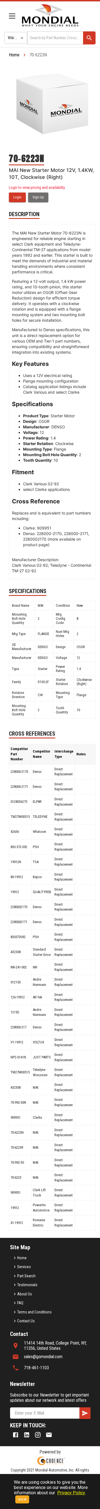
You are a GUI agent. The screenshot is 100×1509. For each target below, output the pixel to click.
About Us (24, 1294)
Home (14, 55)
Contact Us (26, 1321)
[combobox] (55, 38)
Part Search (26, 1276)
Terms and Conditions (34, 1312)
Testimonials (27, 1285)
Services (24, 1267)
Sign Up (38, 197)
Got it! (22, 1499)
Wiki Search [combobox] (17, 38)
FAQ (20, 1303)
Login (17, 197)
